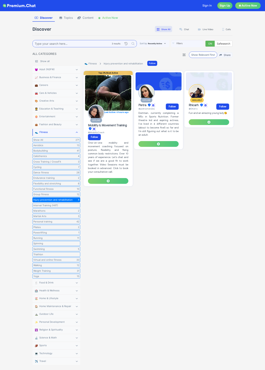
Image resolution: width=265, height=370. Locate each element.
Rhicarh (194, 105)
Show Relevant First (203, 54)
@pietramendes (146, 108)
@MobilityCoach (96, 132)
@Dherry (193, 108)
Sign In (207, 5)
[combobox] (187, 43)
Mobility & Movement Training (107, 125)
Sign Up (225, 5)
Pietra (142, 105)
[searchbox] (192, 43)
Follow (152, 63)
